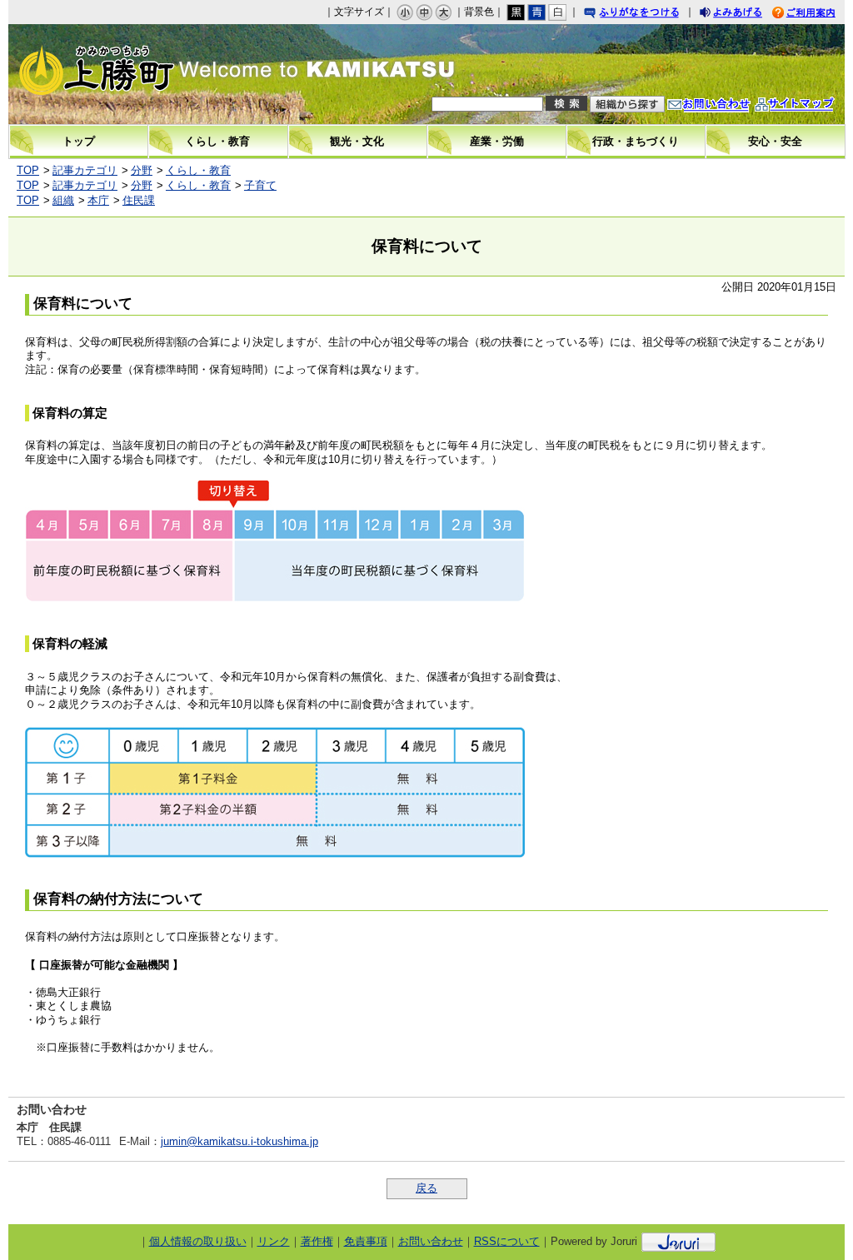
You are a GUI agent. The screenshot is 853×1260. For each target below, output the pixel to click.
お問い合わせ (726, 106)
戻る (426, 1188)
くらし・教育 (198, 170)
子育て (260, 185)
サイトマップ (811, 106)
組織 (63, 200)
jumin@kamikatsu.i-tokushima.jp (239, 1141)
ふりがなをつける (647, 14)
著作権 (317, 1241)
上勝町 (129, 74)
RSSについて (507, 1241)
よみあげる (746, 14)
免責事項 (365, 1241)
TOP (28, 170)
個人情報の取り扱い (198, 1241)
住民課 (138, 200)
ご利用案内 (816, 14)
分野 (141, 170)
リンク (273, 1241)
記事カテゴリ (84, 170)
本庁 (98, 200)
